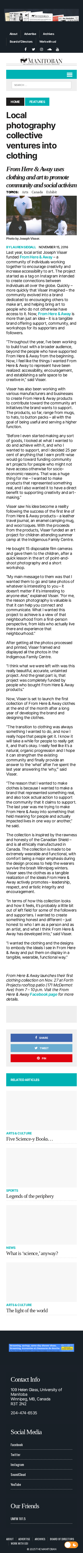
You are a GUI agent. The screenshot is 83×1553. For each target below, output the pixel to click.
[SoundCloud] (49, 48)
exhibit (51, 192)
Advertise (30, 34)
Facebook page (44, 994)
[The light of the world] (41, 1282)
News (10, 1248)
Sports (12, 1190)
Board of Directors (21, 41)
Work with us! (47, 41)
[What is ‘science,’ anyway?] (41, 1225)
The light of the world (27, 1310)
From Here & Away (36, 257)
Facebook (17, 1444)
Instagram (17, 1464)
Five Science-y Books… (29, 1139)
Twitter (15, 1454)
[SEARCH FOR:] (41, 84)
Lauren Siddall (23, 247)
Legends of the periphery (30, 1196)
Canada (37, 192)
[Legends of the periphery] (41, 1167)
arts (25, 192)
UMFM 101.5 (18, 1518)
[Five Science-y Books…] (41, 1110)
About (13, 34)
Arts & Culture (19, 1133)
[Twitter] (33, 48)
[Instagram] (41, 48)
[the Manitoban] (41, 61)
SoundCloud (18, 1474)
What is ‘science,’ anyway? (32, 1253)
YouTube (16, 1484)
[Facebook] (25, 48)
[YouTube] (57, 48)
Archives (48, 34)
